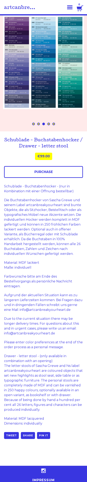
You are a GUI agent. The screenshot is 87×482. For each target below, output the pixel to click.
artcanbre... (19, 7)
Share (28, 435)
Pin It (43, 435)
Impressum (43, 480)
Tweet (11, 435)
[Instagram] (43, 470)
